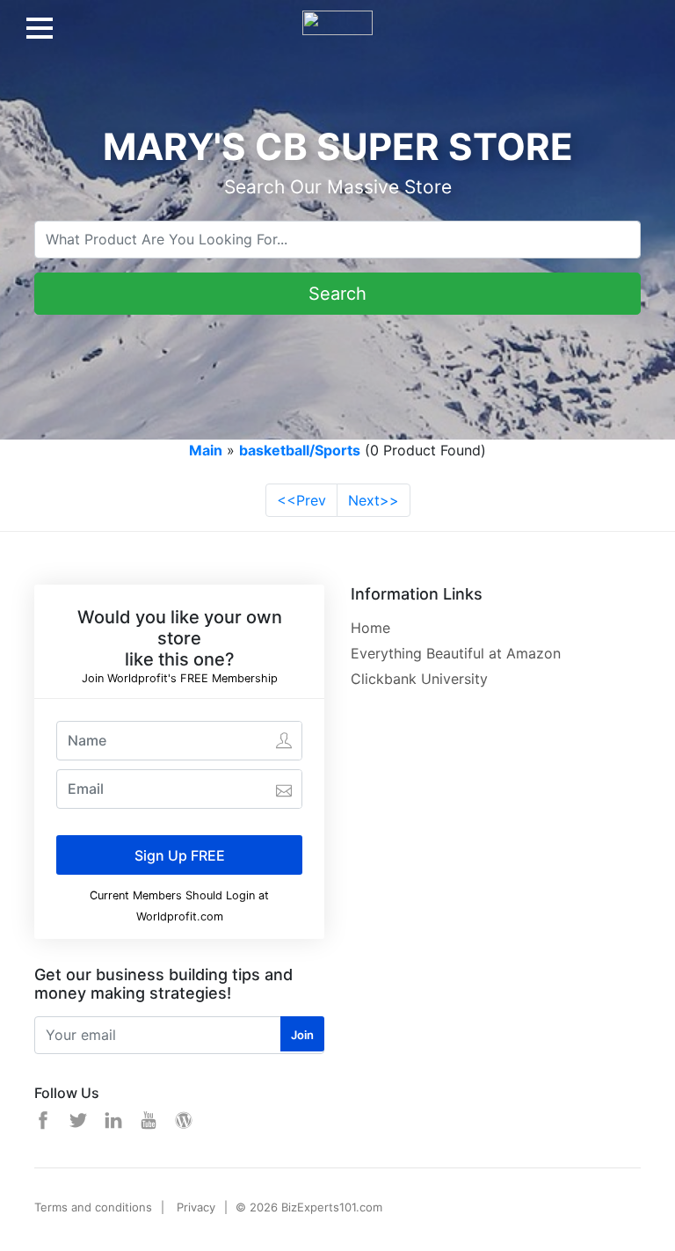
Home (370, 627)
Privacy (196, 1207)
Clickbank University (419, 678)
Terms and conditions (93, 1207)
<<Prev (301, 500)
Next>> (373, 500)
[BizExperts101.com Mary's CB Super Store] (337, 16)
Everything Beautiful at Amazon (456, 653)
